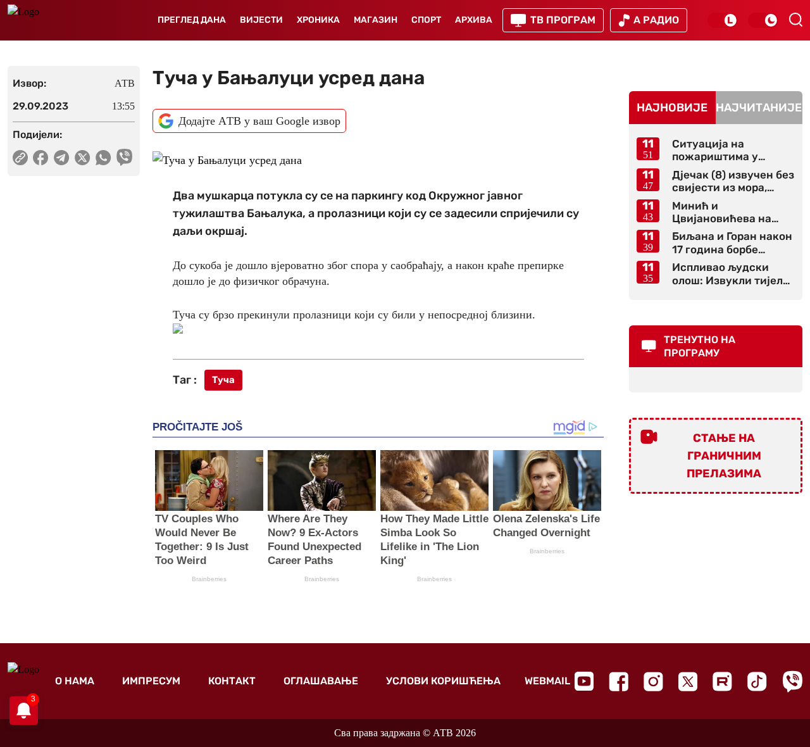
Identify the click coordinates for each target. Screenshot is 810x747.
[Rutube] (722, 681)
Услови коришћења (443, 681)
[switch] (722, 20)
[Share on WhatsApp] (103, 157)
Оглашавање (321, 681)
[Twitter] (687, 681)
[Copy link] (20, 157)
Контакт (232, 681)
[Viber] (792, 681)
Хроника (318, 20)
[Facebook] (618, 681)
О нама (74, 681)
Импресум (151, 681)
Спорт (426, 20)
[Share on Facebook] (41, 157)
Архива (473, 20)
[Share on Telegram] (62, 157)
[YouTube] (584, 681)
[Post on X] (82, 157)
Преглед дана (192, 20)
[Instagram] (653, 681)
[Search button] (795, 20)
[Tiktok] (757, 681)
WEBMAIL (547, 681)
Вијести (261, 20)
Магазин (375, 20)
